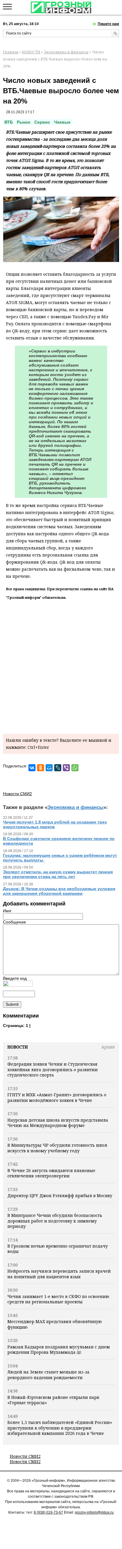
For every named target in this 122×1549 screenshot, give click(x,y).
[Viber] (66, 767)
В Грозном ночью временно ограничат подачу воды (57, 1248)
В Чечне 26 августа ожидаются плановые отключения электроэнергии (51, 1173)
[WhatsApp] (74, 767)
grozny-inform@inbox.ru (94, 1512)
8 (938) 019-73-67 (48, 1512)
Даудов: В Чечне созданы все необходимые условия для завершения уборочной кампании (59, 891)
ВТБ (8, 122)
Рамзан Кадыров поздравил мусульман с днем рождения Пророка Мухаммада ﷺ (58, 1349)
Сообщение (14, 922)
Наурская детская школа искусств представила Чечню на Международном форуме (57, 1122)
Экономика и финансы (66, 52)
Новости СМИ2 (25, 1456)
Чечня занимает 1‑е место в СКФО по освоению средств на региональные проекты (58, 1299)
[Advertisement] (61, 665)
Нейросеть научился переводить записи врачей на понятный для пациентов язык (59, 1273)
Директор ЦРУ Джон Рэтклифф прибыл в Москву (59, 1195)
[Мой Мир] (49, 767)
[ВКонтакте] (32, 767)
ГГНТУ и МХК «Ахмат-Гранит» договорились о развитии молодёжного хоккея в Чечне (56, 1097)
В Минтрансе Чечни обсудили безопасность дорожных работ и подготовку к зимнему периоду (54, 1220)
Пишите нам (108, 24)
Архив (108, 1047)
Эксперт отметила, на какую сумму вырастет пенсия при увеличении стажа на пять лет (58, 874)
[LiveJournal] (57, 767)
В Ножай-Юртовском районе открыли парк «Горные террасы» (53, 1399)
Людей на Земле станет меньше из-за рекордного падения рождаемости (48, 1374)
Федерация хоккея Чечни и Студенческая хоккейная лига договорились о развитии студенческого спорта (52, 1069)
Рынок (23, 122)
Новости (17, 1047)
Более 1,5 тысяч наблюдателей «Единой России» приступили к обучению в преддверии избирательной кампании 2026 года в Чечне (59, 1428)
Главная (10, 52)
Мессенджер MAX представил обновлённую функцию (54, 1324)
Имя (7, 910)
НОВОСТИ (31, 52)
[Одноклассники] (40, 767)
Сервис (42, 122)
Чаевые (62, 122)
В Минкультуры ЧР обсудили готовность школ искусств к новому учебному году (57, 1147)
